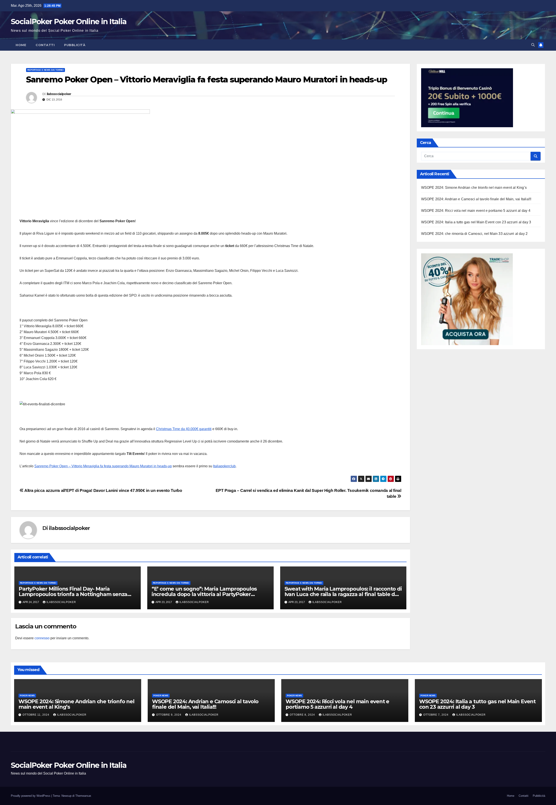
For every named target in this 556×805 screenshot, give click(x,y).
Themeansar (83, 795)
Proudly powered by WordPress (31, 795)
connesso (42, 638)
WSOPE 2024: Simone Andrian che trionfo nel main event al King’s (474, 188)
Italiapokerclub (224, 466)
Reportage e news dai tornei (45, 70)
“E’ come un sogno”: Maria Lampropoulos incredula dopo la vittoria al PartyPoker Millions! (204, 594)
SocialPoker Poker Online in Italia (68, 21)
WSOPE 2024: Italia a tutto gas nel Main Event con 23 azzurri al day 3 (476, 222)
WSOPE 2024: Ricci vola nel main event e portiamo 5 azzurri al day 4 (475, 211)
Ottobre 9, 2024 (169, 714)
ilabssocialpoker (59, 94)
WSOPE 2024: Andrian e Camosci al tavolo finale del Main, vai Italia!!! (476, 199)
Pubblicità (74, 45)
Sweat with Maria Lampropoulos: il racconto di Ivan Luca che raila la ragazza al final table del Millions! (343, 594)
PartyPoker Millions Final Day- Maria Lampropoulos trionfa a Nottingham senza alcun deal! (73, 594)
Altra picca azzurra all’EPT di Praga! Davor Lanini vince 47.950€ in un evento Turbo (103, 490)
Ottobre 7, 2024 (436, 714)
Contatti (45, 45)
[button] (533, 45)
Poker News (27, 695)
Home (21, 45)
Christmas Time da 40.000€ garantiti (184, 429)
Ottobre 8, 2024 (303, 714)
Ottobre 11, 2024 (36, 714)
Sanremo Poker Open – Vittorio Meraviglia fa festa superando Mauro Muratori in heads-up (103, 466)
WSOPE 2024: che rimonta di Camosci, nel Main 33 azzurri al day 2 (474, 234)
